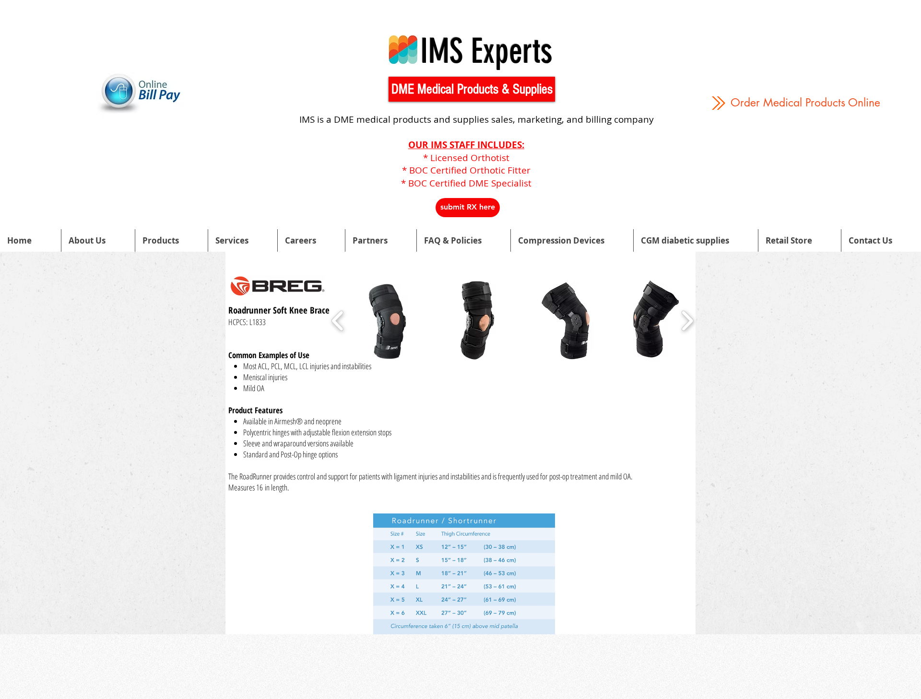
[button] (472, 89)
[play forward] (687, 321)
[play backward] (338, 321)
